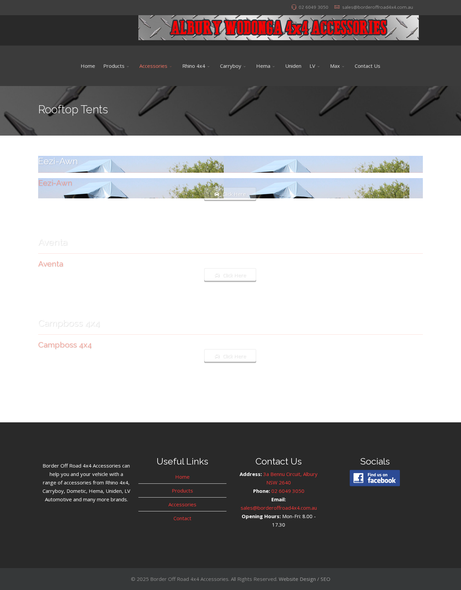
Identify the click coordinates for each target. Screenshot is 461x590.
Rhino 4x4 (193, 65)
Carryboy (230, 65)
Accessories (153, 65)
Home (88, 65)
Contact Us (367, 65)
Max (335, 65)
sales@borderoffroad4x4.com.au (377, 7)
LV (312, 65)
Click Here (234, 194)
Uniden (293, 65)
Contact (182, 518)
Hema (263, 65)
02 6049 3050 (313, 7)
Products (114, 65)
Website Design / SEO (304, 578)
